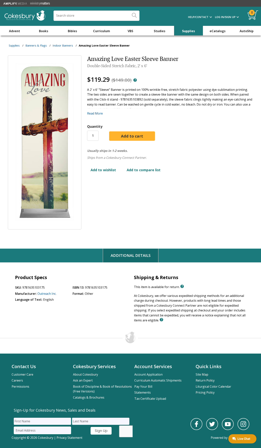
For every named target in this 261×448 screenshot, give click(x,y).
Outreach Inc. (46, 294)
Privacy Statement (69, 438)
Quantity (94, 126)
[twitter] (212, 429)
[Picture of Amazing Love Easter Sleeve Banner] (44, 227)
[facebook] (196, 429)
